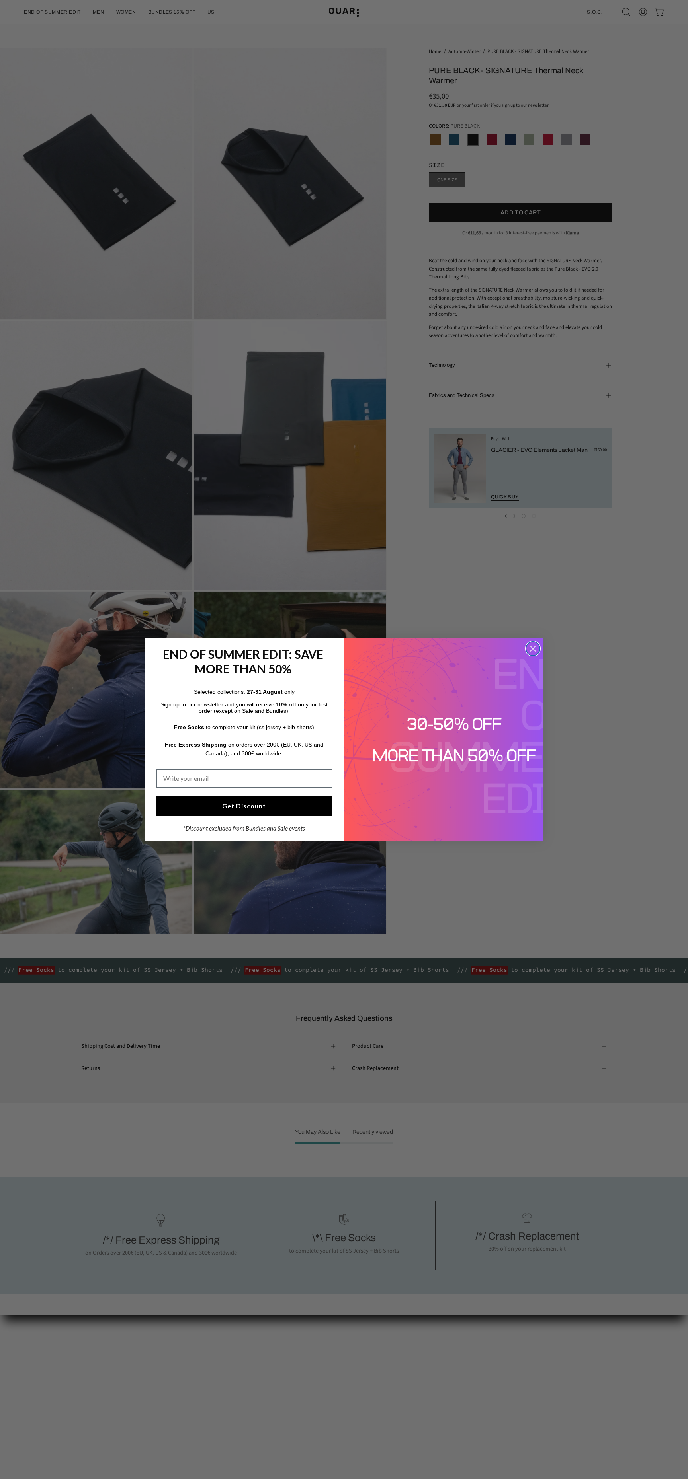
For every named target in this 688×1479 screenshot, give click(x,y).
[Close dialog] (533, 649)
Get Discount (244, 806)
